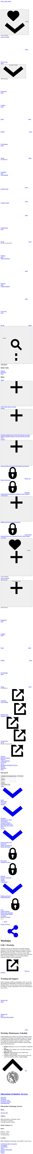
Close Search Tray (5, 784)
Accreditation (4, 1146)
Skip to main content (6, 1)
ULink (16, 158)
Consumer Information (6, 1149)
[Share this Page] (13, 931)
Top (26, 1070)
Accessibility (4, 1145)
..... (2, 918)
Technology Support (6, 1101)
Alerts (2, 1148)
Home (8, 917)
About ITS (3, 1097)
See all (16, 241)
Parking (16, 131)
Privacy (2, 1151)
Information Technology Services (8, 776)
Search (3, 779)
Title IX (3, 1152)
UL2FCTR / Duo (5, 1100)
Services (3, 924)
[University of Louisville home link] (16, 8)
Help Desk (3, 1099)
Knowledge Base (5, 1103)
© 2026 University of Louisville (9, 1144)
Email (16, 119)
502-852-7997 (4, 1113)
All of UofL (20, 776)
